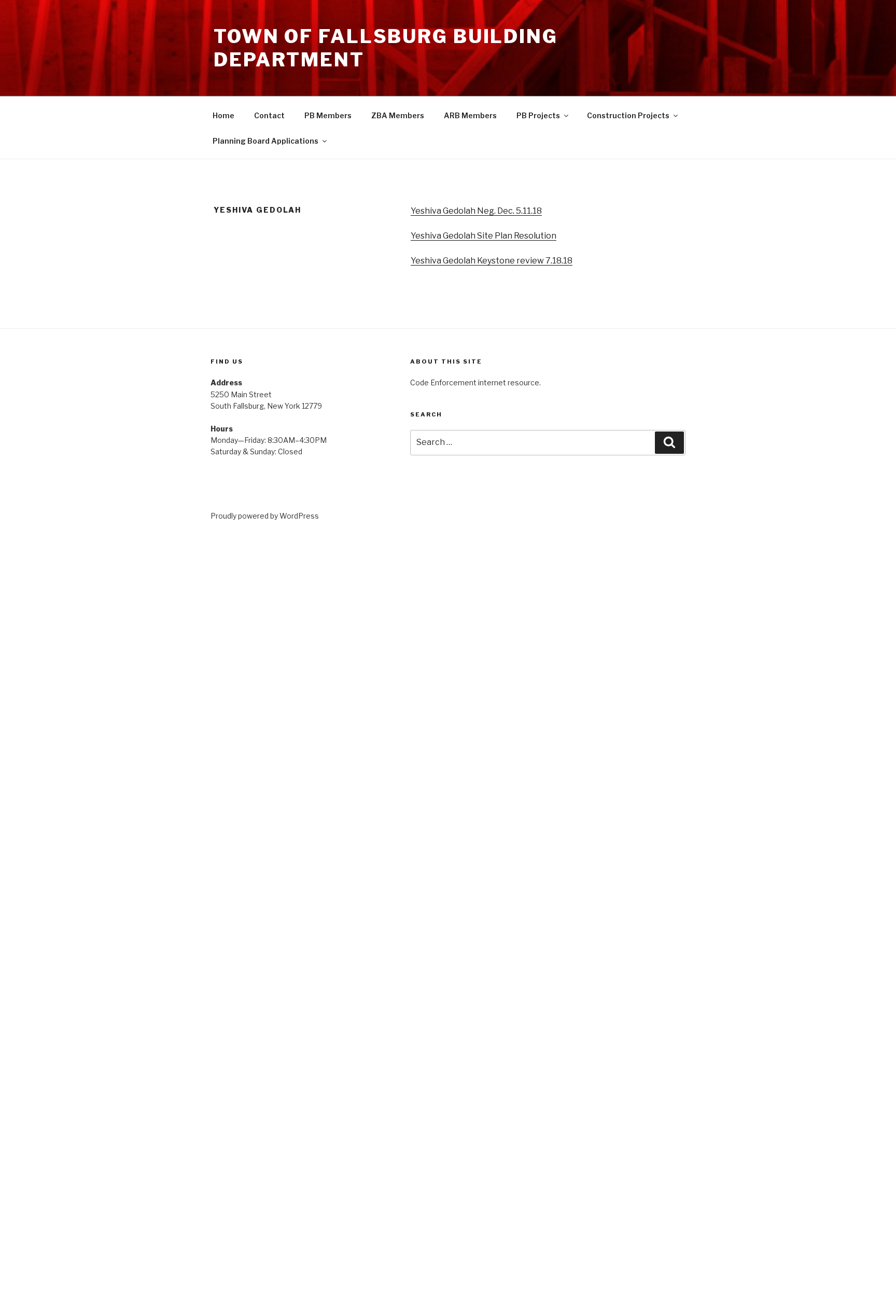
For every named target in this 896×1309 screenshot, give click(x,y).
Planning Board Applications (265, 140)
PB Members (328, 115)
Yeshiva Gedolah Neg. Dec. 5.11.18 (476, 211)
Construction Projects (628, 115)
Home (223, 115)
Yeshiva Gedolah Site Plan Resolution (483, 236)
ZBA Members (397, 115)
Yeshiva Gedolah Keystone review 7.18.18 (491, 261)
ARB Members (470, 115)
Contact (269, 115)
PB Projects (538, 115)
